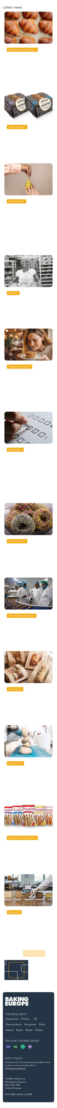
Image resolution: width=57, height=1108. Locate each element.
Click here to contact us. (15, 1068)
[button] (22, 50)
